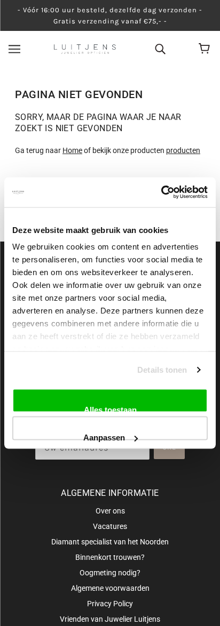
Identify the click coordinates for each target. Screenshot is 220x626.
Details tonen (162, 369)
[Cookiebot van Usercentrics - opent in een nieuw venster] (161, 192)
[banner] (85, 48)
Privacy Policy (110, 603)
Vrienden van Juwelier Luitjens (110, 619)
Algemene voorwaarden (110, 588)
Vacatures (110, 526)
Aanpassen (104, 436)
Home (72, 150)
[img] (160, 48)
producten (183, 150)
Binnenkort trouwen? (110, 557)
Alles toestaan (110, 408)
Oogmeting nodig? (110, 572)
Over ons (110, 511)
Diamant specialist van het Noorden (110, 541)
